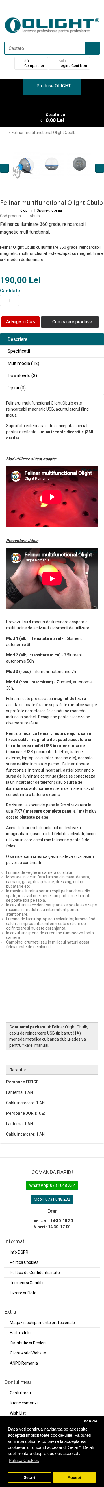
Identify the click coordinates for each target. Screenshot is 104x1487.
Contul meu (20, 1393)
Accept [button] (74, 1477)
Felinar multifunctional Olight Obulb (43, 132)
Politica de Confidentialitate (35, 1272)
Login (63, 65)
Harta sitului (20, 1332)
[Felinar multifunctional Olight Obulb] (52, 164)
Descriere (16, 339)
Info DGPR (19, 1252)
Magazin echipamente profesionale (42, 1322)
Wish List (18, 1413)
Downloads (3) (21, 375)
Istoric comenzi (24, 1403)
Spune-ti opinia (49, 210)
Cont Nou (79, 65)
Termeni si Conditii (26, 1282)
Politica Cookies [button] (24, 1460)
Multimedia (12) (22, 363)
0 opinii (26, 210)
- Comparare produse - (71, 322)
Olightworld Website (28, 1353)
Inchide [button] (90, 1421)
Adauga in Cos (20, 321)
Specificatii (18, 351)
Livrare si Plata (23, 1293)
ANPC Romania (24, 1363)
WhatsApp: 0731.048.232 (52, 1185)
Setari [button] (29, 1477)
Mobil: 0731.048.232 (52, 1199)
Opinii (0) (16, 388)
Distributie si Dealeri (28, 1343)
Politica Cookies (24, 1262)
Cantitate (10, 291)
